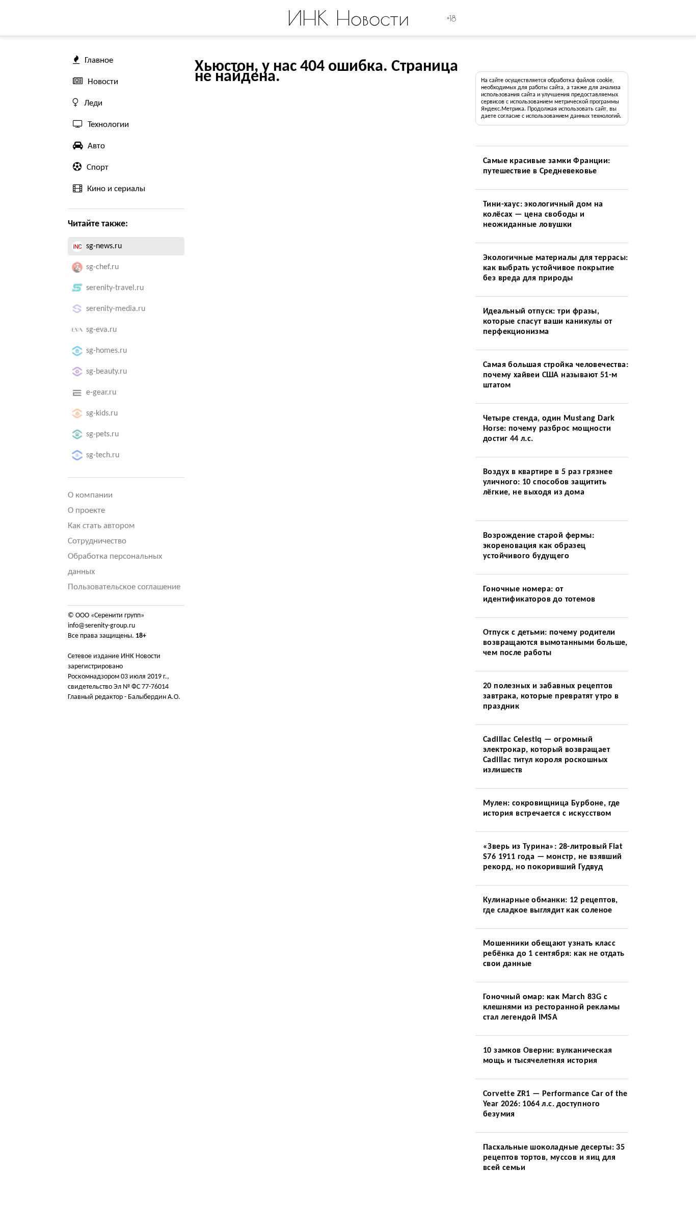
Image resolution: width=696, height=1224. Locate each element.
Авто (96, 146)
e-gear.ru (101, 392)
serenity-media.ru (115, 309)
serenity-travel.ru (115, 288)
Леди (93, 103)
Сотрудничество (97, 541)
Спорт (98, 167)
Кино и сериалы (116, 189)
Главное (99, 60)
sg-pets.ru (102, 434)
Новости (103, 81)
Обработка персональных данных (115, 564)
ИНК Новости (348, 18)
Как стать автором (101, 526)
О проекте (86, 510)
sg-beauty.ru (106, 372)
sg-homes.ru (106, 351)
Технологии (108, 124)
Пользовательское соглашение (124, 587)
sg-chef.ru (102, 267)
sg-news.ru (104, 246)
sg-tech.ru (102, 455)
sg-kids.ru (102, 413)
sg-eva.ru (101, 330)
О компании (90, 495)
